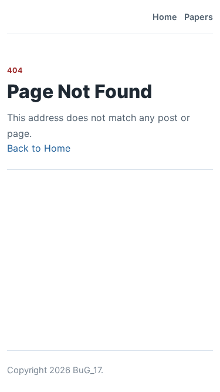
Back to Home (38, 148)
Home (165, 17)
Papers (198, 17)
